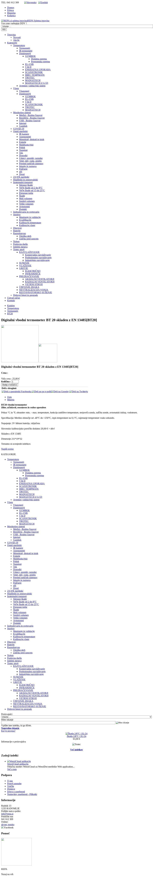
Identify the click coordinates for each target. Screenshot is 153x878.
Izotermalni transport (23, 182)
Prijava (10, 10)
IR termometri (25, 51)
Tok (21, 153)
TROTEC (30, 77)
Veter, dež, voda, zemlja (30, 161)
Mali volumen (25, 198)
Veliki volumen (26, 204)
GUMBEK (30, 56)
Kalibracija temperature (30, 222)
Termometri (24, 48)
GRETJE (23, 268)
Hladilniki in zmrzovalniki (25, 179)
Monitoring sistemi (22, 112)
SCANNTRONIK (34, 72)
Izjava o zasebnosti (16, 791)
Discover (17, 228)
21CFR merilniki (21, 177)
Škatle (22, 196)
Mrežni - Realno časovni (30, 115)
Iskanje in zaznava (27, 166)
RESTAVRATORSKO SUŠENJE (35, 292)
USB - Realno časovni (29, 120)
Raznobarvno (19, 233)
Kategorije (12, 42)
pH (20, 171)
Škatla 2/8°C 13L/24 (76, 736)
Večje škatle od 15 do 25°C (32, 190)
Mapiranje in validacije (30, 217)
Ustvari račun (13, 298)
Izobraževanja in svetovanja (26, 212)
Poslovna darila (20, 244)
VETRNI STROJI (34, 284)
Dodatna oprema (39, 59)
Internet (22, 123)
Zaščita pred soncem (28, 238)
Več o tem (12, 769)
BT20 (10, 313)
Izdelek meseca (20, 247)
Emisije (22, 142)
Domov (10, 7)
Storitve (16, 214)
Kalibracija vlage (27, 225)
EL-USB (29, 64)
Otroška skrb (25, 236)
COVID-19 (18, 128)
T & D (28, 67)
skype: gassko (7, 824)
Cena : (4, 373)
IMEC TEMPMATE (35, 75)
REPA (38, 20)
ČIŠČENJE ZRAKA (29, 287)
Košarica (11, 15)
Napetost (23, 150)
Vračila (10, 786)
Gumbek (23, 126)
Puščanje (23, 169)
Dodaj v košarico (9, 385)
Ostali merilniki (20, 131)
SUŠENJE (24, 263)
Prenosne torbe (26, 193)
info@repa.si (7, 814)
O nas (10, 781)
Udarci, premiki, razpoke (31, 158)
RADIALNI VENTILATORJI (39, 281)
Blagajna (11, 13)
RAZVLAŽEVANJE (29, 252)
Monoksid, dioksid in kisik (31, 139)
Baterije (16, 230)
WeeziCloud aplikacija (17, 764)
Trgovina (11, 34)
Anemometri (25, 136)
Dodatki (23, 209)
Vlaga (16, 88)
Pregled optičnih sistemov (31, 163)
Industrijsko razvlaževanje (37, 260)
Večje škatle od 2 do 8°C (30, 187)
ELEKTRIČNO (32, 271)
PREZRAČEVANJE (29, 276)
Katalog (11, 305)
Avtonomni (24, 206)
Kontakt (11, 300)
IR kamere (24, 134)
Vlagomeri (24, 91)
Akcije (16, 40)
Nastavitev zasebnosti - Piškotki (22, 794)
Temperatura (19, 45)
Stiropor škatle (26, 185)
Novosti (17, 37)
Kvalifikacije (25, 220)
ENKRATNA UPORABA (38, 69)
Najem (16, 241)
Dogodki (23, 155)
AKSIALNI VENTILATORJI (39, 279)
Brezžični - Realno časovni (32, 118)
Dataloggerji (25, 53)
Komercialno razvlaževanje (38, 255)
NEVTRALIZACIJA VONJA (33, 289)
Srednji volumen (27, 201)
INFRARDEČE (32, 273)
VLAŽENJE (25, 265)
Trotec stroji (18, 249)
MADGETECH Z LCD (36, 83)
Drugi (22, 174)
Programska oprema (40, 61)
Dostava (11, 789)
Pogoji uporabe (14, 783)
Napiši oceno (7, 449)
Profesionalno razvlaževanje (38, 257)
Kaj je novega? (8, 731)
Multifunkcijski (26, 144)
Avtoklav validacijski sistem (32, 85)
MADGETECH (32, 80)
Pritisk (22, 147)
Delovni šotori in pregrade (25, 295)
